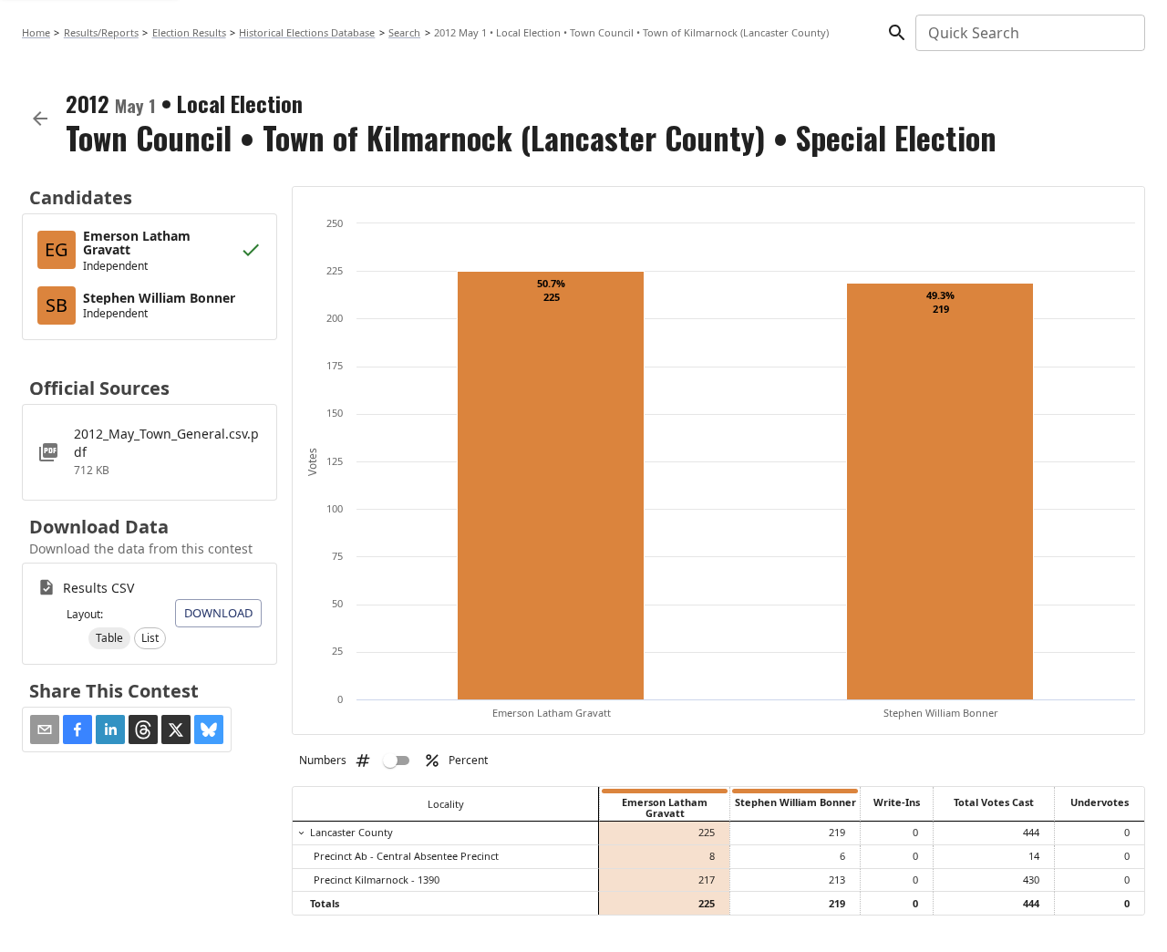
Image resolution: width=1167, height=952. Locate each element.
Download (218, 613)
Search (404, 32)
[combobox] (1029, 33)
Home (36, 32)
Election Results (189, 32)
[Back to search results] (40, 118)
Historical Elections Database (307, 32)
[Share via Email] (44, 729)
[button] (109, 638)
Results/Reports (101, 32)
